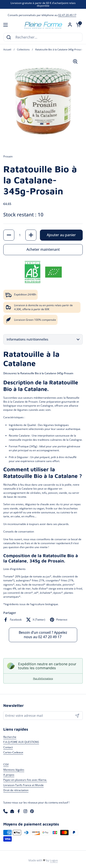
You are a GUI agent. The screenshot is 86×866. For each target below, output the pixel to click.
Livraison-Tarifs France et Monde (23, 785)
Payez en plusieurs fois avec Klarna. (25, 780)
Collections (23, 49)
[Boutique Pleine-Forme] (43, 24)
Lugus (54, 860)
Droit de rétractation (15, 790)
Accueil (7, 49)
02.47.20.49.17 (67, 15)
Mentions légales (13, 770)
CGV (6, 764)
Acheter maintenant (43, 249)
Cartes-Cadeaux (13, 752)
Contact (8, 747)
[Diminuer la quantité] (8, 235)
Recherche (9, 737)
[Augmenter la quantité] (30, 235)
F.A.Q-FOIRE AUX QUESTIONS (21, 742)
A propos (8, 775)
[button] (78, 24)
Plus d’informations (43, 678)
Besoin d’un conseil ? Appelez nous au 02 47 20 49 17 (43, 634)
